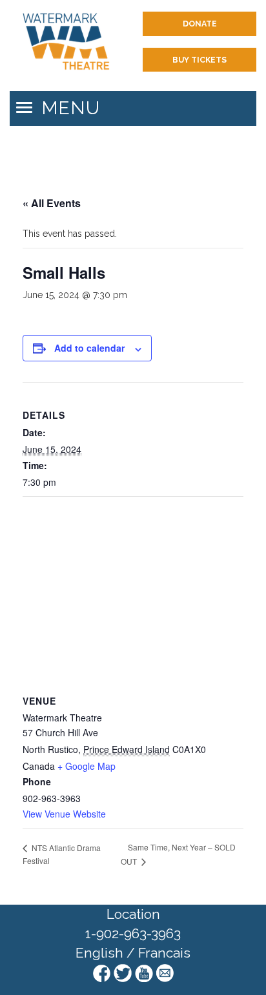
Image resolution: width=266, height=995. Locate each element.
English (99, 953)
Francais (164, 953)
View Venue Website (64, 813)
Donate (200, 23)
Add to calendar (89, 347)
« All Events (52, 203)
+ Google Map (86, 765)
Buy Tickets (199, 60)
